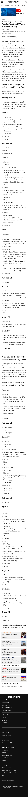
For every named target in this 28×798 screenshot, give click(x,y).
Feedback (4, 778)
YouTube (4, 717)
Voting (6, 683)
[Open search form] (26, 2)
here (13, 66)
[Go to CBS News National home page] (14, 2)
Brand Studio (5, 757)
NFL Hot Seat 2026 (7, 707)
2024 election (15, 44)
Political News (5, 702)
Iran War (7, 5)
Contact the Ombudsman (8, 780)
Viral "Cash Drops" (16, 5)
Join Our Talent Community (9, 773)
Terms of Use (5, 740)
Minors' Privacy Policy (7, 743)
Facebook (4, 720)
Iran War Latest (5, 705)
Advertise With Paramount (9, 770)
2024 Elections (13, 683)
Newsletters (5, 750)
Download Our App (7, 755)
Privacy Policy (5, 732)
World (23, 5)
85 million (16, 78)
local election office (16, 192)
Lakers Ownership (6, 710)
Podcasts (4, 752)
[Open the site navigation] (4, 2)
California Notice (6, 735)
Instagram (4, 722)
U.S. (2, 5)
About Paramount (6, 767)
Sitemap (4, 760)
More (13, 630)
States (4, 54)
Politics (4, 19)
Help (3, 775)
